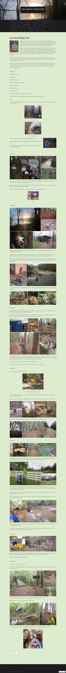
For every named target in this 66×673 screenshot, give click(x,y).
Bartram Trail (29, 20)
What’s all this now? (14, 20)
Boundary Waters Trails (48, 20)
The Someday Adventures (33, 9)
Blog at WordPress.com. (14, 671)
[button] (25, 167)
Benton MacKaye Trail (38, 20)
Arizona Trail (22, 20)
